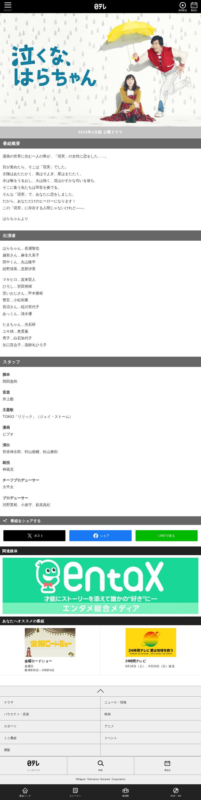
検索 (100, 770)
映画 (107, 714)
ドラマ (8, 702)
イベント (110, 738)
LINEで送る (166, 536)
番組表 (167, 770)
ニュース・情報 (115, 702)
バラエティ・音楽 (16, 714)
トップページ (33, 770)
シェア (104, 536)
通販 (7, 750)
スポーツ (10, 726)
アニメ (109, 726)
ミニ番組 (10, 738)
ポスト (38, 536)
